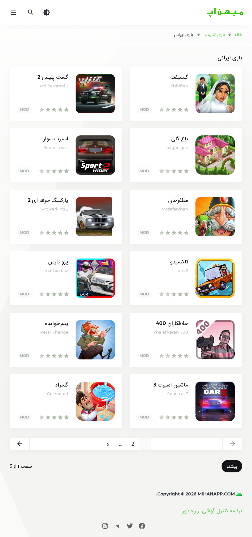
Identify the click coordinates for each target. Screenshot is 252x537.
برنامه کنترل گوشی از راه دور (212, 511)
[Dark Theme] (46, 12)
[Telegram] (117, 526)
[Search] (30, 12)
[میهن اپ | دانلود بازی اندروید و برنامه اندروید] (238, 494)
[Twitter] (129, 526)
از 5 (21, 466)
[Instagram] (105, 526)
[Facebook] (142, 526)
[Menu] (13, 12)
